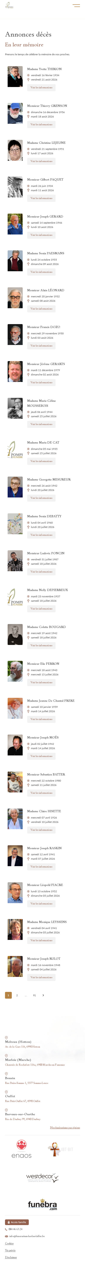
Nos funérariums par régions (65, 1127)
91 (34, 995)
